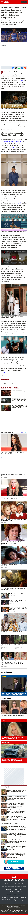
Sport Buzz (8, 894)
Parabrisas (11, 886)
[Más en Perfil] (9, 672)
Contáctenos (22, 897)
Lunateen (17, 886)
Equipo (11, 900)
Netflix (21, 80)
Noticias (11, 884)
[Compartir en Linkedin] (22, 68)
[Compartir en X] (16, 68)
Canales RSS (5, 897)
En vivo (24, 1)
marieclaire (14, 699)
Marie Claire (18, 884)
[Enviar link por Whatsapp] (19, 68)
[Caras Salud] (14, 863)
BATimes (23, 886)
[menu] (2, 2)
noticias (14, 676)
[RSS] (19, 880)
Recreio (15, 894)
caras (14, 721)
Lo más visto (6, 787)
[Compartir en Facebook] (13, 68)
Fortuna (24, 884)
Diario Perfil (5, 884)
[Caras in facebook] (9, 880)
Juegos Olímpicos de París (12, 141)
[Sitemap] (22, 880)
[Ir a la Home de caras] (6, 2)
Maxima (20, 894)
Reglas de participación (20, 900)
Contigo (20, 889)
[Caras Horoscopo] (14, 869)
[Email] (25, 68)
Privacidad (5, 900)
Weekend (4, 886)
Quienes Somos (14, 897)
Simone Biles (4, 383)
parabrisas (14, 743)
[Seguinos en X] (12, 880)
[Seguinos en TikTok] (16, 880)
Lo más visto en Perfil (9, 824)
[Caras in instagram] (5, 880)
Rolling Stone (20, 892)
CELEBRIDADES (4, 5)
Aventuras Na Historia (10, 892)
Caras (15, 889)
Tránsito (14, 902)
